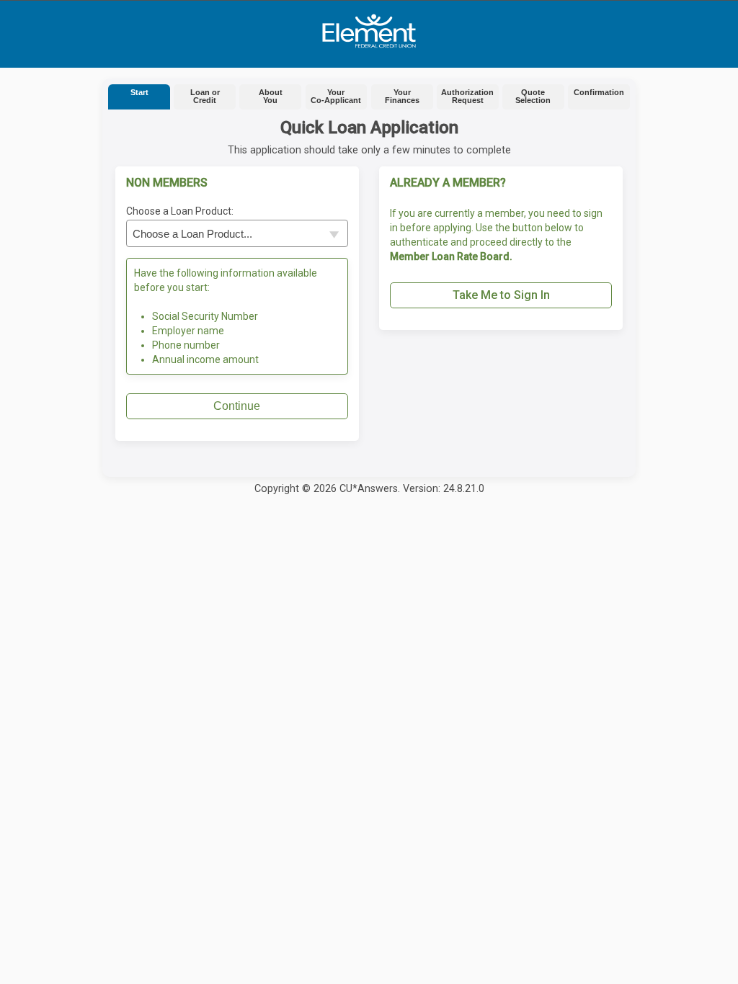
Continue (236, 406)
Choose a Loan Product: (180, 211)
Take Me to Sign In (501, 295)
